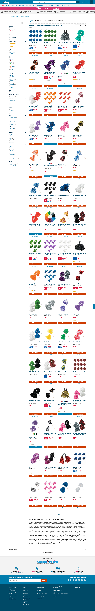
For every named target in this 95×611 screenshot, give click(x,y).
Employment (39, 590)
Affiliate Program (40, 592)
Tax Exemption (25, 601)
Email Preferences (26, 604)
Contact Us (25, 587)
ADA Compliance (26, 602)
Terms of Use (55, 589)
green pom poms (35, 536)
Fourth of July (77, 534)
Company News (39, 598)
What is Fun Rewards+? (12, 599)
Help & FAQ (25, 589)
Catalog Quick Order (12, 587)
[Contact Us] (84, 2)
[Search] (77, 2)
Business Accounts (12, 590)
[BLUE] (49, 163)
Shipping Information (27, 595)
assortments (78, 526)
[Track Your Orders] (82, 2)
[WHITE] (62, 73)
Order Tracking (25, 590)
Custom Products (77, 587)
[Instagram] (85, 580)
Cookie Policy (55, 596)
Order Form (25, 592)
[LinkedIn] (73, 580)
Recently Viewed (13, 549)
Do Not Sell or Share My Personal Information (60, 593)
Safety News (55, 592)
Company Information (40, 587)
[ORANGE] (33, 434)
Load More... (11, 71)
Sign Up (43, 580)
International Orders (26, 598)
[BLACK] (66, 73)
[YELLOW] (38, 434)
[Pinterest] (76, 580)
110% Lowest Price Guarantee (42, 593)
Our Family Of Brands (40, 596)
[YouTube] (82, 580)
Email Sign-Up (11, 596)
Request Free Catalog (12, 592)
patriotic (62, 534)
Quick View (36, 55)
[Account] (88, 2)
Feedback (94, 306)
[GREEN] (67, 73)
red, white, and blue (67, 534)
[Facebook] (69, 580)
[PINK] (61, 73)
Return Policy (25, 593)
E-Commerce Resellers (56, 595)
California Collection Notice (57, 590)
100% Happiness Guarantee (41, 595)
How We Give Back (40, 589)
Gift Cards (10, 593)
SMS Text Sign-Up (12, 598)
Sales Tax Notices (26, 599)
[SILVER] (64, 73)
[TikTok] (79, 580)
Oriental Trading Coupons (13, 595)
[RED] (51, 163)
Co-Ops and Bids (11, 589)
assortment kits (65, 531)
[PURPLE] (67, 401)
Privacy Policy (55, 587)
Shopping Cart (25, 596)
